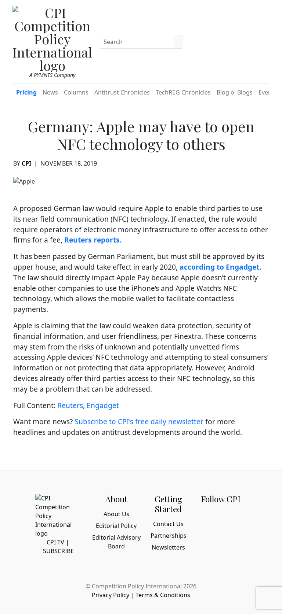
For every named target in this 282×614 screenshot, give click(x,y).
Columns (76, 92)
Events (267, 92)
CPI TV (55, 542)
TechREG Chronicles (183, 92)
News (50, 92)
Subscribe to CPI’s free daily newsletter (139, 421)
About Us (116, 514)
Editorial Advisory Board (116, 541)
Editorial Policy (116, 526)
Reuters (70, 405)
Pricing (26, 92)
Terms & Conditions (162, 595)
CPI (26, 163)
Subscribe (58, 551)
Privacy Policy (110, 595)
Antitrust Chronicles (122, 92)
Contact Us (168, 524)
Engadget (103, 405)
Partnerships (169, 536)
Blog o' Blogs (235, 92)
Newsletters (168, 547)
